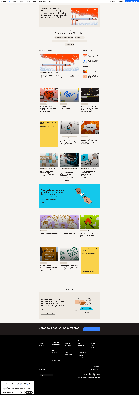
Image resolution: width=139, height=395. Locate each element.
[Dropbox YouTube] (44, 369)
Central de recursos (81, 347)
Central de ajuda (68, 343)
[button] (18, 1)
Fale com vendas (111, 1)
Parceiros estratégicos (82, 357)
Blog (79, 343)
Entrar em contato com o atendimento (69, 348)
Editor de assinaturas (55, 358)
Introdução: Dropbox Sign (68, 355)
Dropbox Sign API (42, 345)
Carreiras (93, 343)
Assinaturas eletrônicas (56, 344)
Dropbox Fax (41, 347)
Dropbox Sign (41, 343)
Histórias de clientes (81, 345)
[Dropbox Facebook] (41, 369)
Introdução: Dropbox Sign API (68, 359)
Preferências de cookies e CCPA (69, 352)
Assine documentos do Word (56, 361)
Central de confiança (82, 352)
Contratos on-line (55, 352)
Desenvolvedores (42, 1)
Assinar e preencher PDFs (55, 350)
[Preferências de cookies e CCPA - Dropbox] (17, 387)
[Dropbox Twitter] (39, 369)
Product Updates (44, 8)
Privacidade (93, 347)
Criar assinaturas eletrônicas (55, 355)
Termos (92, 345)
